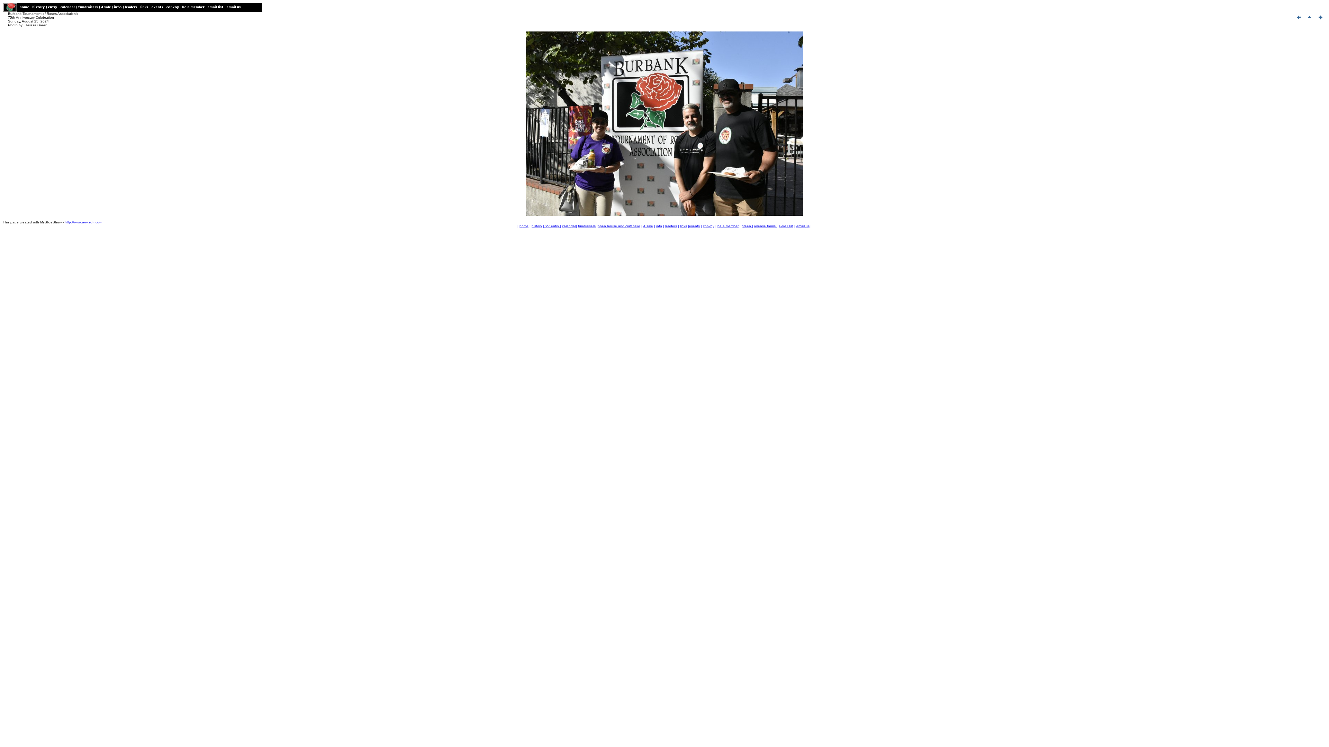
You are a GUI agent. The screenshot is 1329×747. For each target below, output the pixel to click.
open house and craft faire (619, 226)
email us (803, 226)
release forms (765, 226)
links (683, 226)
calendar (569, 226)
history (537, 226)
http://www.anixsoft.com (83, 222)
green (747, 226)
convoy (708, 226)
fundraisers (587, 226)
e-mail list (786, 226)
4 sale (648, 226)
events (694, 226)
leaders (671, 226)
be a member (728, 226)
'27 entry (552, 226)
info (659, 226)
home (523, 226)
